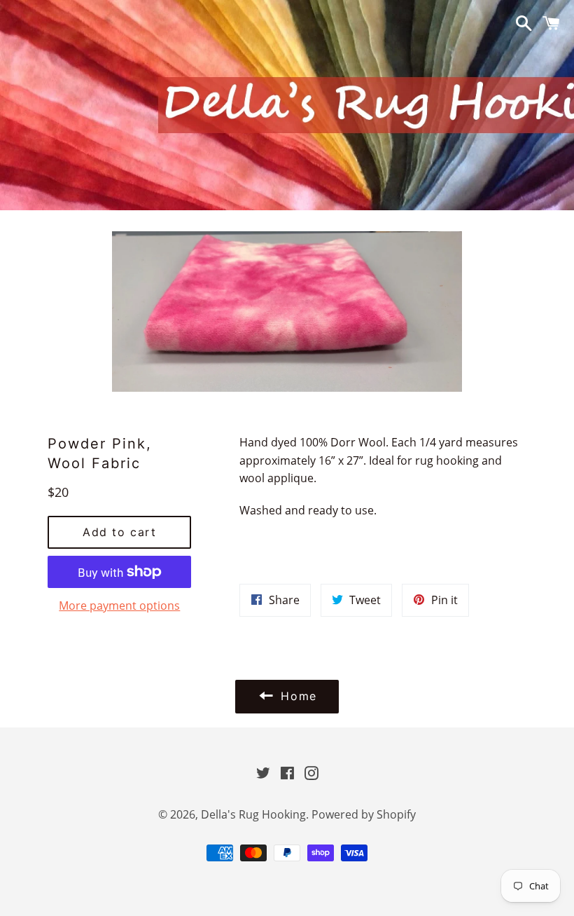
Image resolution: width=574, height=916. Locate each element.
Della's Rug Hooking (253, 814)
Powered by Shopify (364, 814)
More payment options (119, 605)
